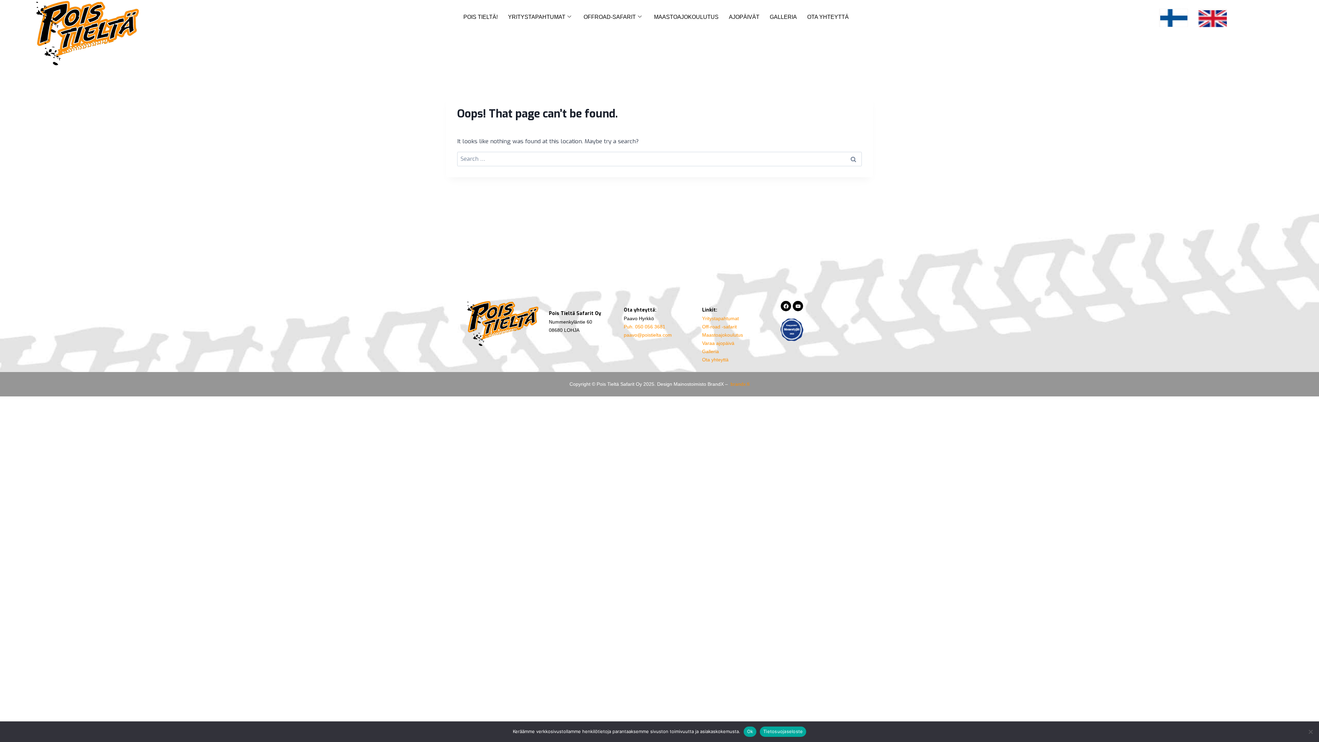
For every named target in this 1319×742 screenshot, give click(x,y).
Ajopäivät (744, 17)
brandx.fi (740, 384)
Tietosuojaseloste (783, 731)
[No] (1310, 731)
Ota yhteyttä (828, 17)
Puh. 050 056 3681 (644, 326)
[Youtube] (798, 306)
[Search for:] (659, 159)
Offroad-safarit (610, 17)
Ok (750, 731)
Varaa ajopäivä (718, 343)
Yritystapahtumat (536, 17)
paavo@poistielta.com (648, 335)
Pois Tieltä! (480, 17)
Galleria (783, 17)
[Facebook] (786, 306)
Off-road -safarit (719, 326)
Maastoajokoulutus (686, 17)
